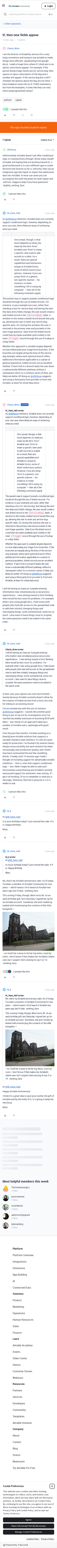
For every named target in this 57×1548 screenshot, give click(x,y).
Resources (19, 1384)
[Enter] (5, 14)
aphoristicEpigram (20, 1214)
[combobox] (28, 14)
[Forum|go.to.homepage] (19, 6)
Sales (16, 1326)
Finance (17, 1332)
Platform (18, 1248)
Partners (17, 1390)
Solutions (18, 1293)
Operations (19, 1313)
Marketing (18, 1306)
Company (18, 1429)
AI (14, 1281)
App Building (20, 1274)
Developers (19, 1403)
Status (16, 1455)
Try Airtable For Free (24, 1468)
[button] (3, 6)
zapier (19, 99)
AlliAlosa (11, 149)
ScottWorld (17, 1205)
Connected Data (22, 1287)
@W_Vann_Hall (12, 816)
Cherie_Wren (13, 48)
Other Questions (13, 23)
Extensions (19, 1268)
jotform (7, 99)
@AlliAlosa (11, 218)
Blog (15, 1448)
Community (19, 1410)
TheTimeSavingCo (20, 1187)
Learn (16, 1339)
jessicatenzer (18, 1196)
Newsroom (19, 1461)
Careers (17, 1442)
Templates (18, 1416)
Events (16, 1352)
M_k (9, 810)
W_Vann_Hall (13, 213)
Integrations (19, 1261)
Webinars (18, 1377)
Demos (17, 1365)
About (16, 1435)
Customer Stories (22, 1371)
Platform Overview (23, 1255)
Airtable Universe (22, 1423)
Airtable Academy (23, 1345)
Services (17, 1397)
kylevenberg (17, 1224)
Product (17, 1300)
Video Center (20, 1358)
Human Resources (23, 1319)
